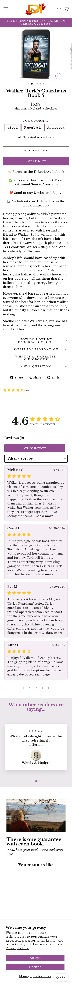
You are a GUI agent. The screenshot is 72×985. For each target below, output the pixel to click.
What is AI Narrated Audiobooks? (35, 358)
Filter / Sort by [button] (20, 458)
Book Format (36, 120)
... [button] (42, 516)
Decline (35, 967)
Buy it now (36, 161)
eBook (12, 127)
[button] (16, 390)
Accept (35, 958)
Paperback (32, 127)
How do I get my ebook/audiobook (36, 341)
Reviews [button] (14, 438)
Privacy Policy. (17, 948)
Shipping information (36, 349)
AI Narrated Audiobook (36, 137)
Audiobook (55, 127)
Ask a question (36, 366)
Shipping (20, 108)
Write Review (34, 448)
